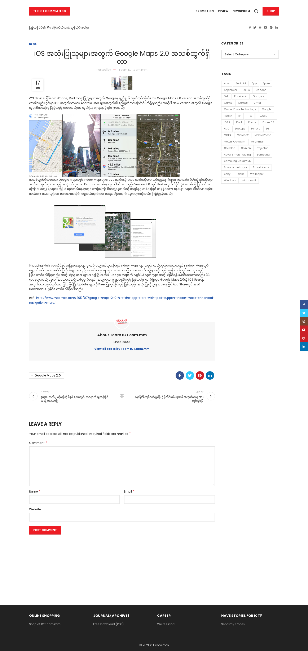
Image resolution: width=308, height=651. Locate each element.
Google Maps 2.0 (48, 375)
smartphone (261, 167)
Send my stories (233, 624)
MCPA (227, 135)
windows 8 (249, 180)
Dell (226, 96)
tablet (240, 174)
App (254, 83)
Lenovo (255, 128)
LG (267, 128)
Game (228, 103)
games (243, 103)
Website (35, 509)
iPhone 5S (268, 122)
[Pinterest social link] (271, 27)
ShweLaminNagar (235, 167)
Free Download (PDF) (108, 624)
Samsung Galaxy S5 (237, 161)
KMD (226, 128)
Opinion (246, 148)
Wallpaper (256, 174)
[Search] (256, 11)
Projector (262, 148)
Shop (271, 11)
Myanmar (257, 141)
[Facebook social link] (250, 27)
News (33, 44)
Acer (227, 83)
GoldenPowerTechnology (240, 109)
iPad (239, 122)
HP (239, 116)
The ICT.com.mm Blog (49, 11)
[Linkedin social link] (276, 27)
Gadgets (258, 96)
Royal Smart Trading (237, 154)
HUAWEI (262, 116)
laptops (240, 128)
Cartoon (261, 90)
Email (129, 491)
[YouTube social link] (265, 27)
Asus (246, 90)
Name (34, 491)
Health (228, 116)
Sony (227, 174)
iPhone (252, 122)
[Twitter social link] (255, 27)
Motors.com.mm (234, 141)
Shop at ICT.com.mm (45, 624)
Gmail (257, 103)
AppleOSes (231, 90)
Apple (266, 83)
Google (266, 109)
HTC (249, 116)
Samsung (263, 154)
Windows (230, 180)
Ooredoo (229, 148)
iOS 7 (227, 122)
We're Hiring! (166, 624)
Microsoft (243, 135)
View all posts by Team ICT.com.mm (122, 349)
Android (241, 83)
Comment (38, 443)
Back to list (122, 396)
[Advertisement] (122, 565)
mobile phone (263, 135)
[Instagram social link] (260, 27)
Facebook (240, 96)
